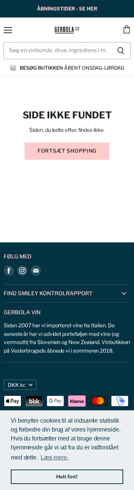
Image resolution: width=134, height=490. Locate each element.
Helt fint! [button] (67, 477)
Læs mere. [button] (54, 457)
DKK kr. (17, 385)
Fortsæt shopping (67, 151)
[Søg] (121, 50)
